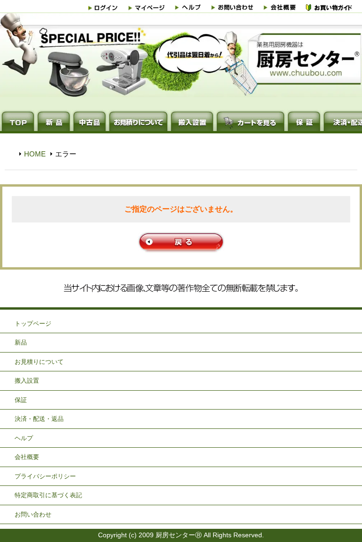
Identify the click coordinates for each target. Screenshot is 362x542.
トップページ (33, 323)
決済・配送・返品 (39, 418)
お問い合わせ (33, 514)
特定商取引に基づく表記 (48, 495)
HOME (35, 154)
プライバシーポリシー (45, 476)
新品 (21, 342)
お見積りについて (39, 361)
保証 (21, 399)
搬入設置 (27, 380)
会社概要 (27, 456)
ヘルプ (24, 438)
